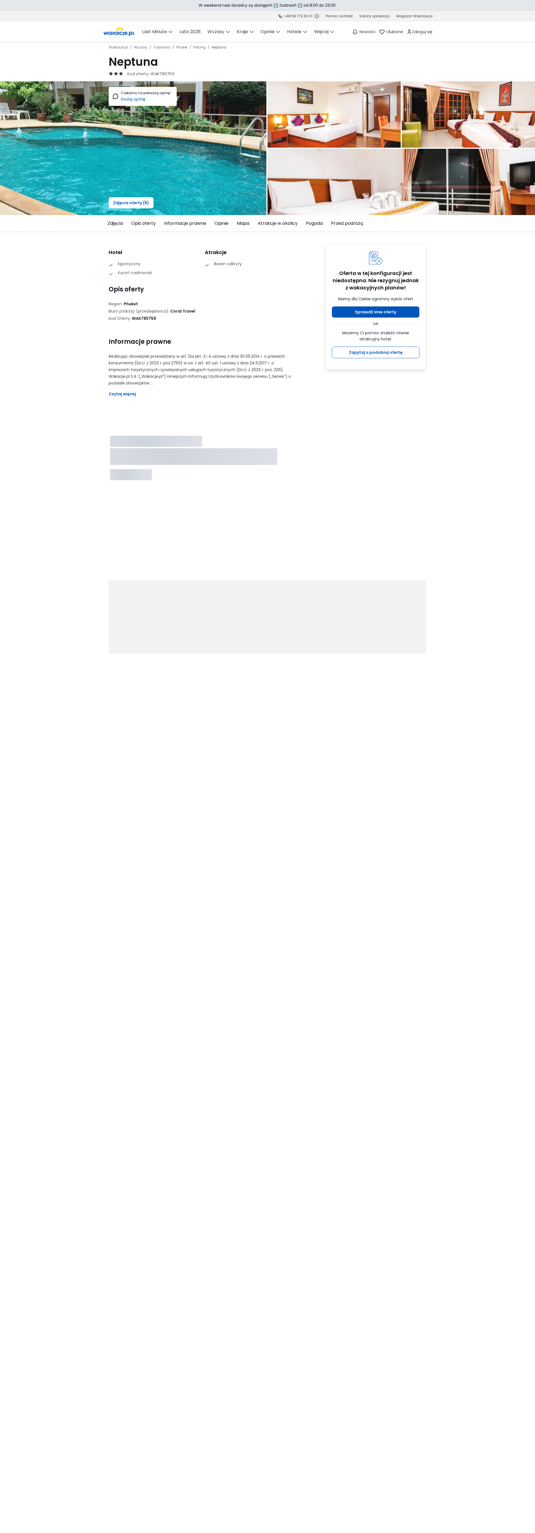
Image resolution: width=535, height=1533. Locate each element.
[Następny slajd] (429, 223)
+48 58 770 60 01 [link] (298, 16)
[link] (119, 32)
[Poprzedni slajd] (105, 223)
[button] (375, 312)
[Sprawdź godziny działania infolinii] (317, 16)
